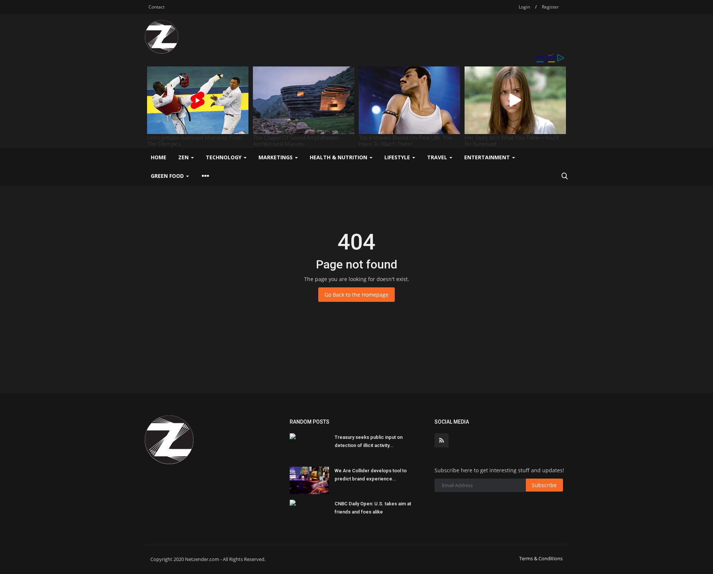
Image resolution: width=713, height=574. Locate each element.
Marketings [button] (276, 157)
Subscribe (544, 485)
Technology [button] (224, 157)
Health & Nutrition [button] (339, 157)
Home (158, 157)
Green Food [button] (168, 175)
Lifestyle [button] (397, 157)
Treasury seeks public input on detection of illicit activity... (369, 441)
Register (550, 7)
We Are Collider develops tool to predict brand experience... (371, 475)
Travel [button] (438, 157)
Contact (157, 7)
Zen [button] (184, 157)
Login (524, 7)
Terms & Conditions (541, 558)
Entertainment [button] (487, 157)
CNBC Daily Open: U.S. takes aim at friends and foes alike (373, 508)
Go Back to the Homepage (356, 294)
